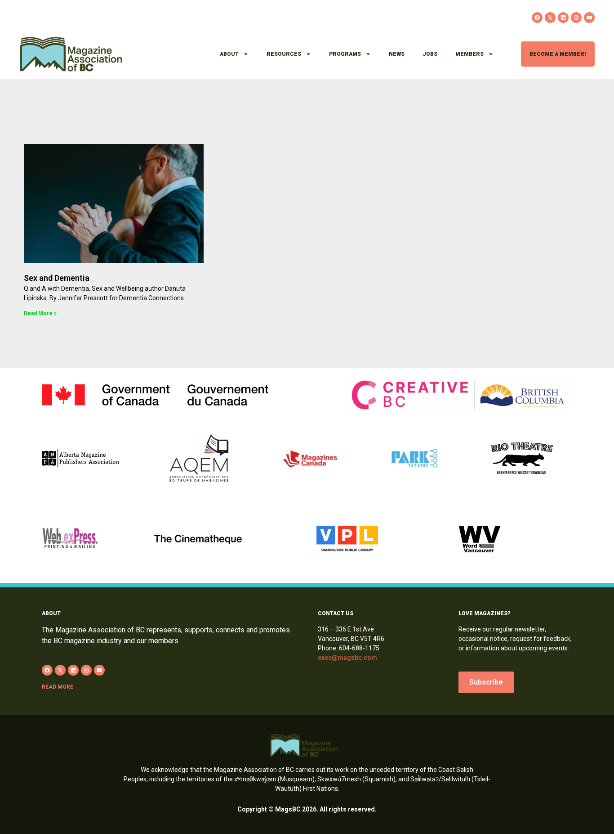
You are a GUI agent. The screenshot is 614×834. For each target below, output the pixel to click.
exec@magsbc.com (347, 657)
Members (469, 54)
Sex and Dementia (56, 278)
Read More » (40, 313)
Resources (284, 54)
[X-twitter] (550, 17)
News (397, 54)
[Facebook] (537, 17)
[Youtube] (589, 17)
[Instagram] (576, 17)
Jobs (430, 54)
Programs (345, 54)
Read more (57, 687)
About (229, 54)
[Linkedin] (563, 17)
